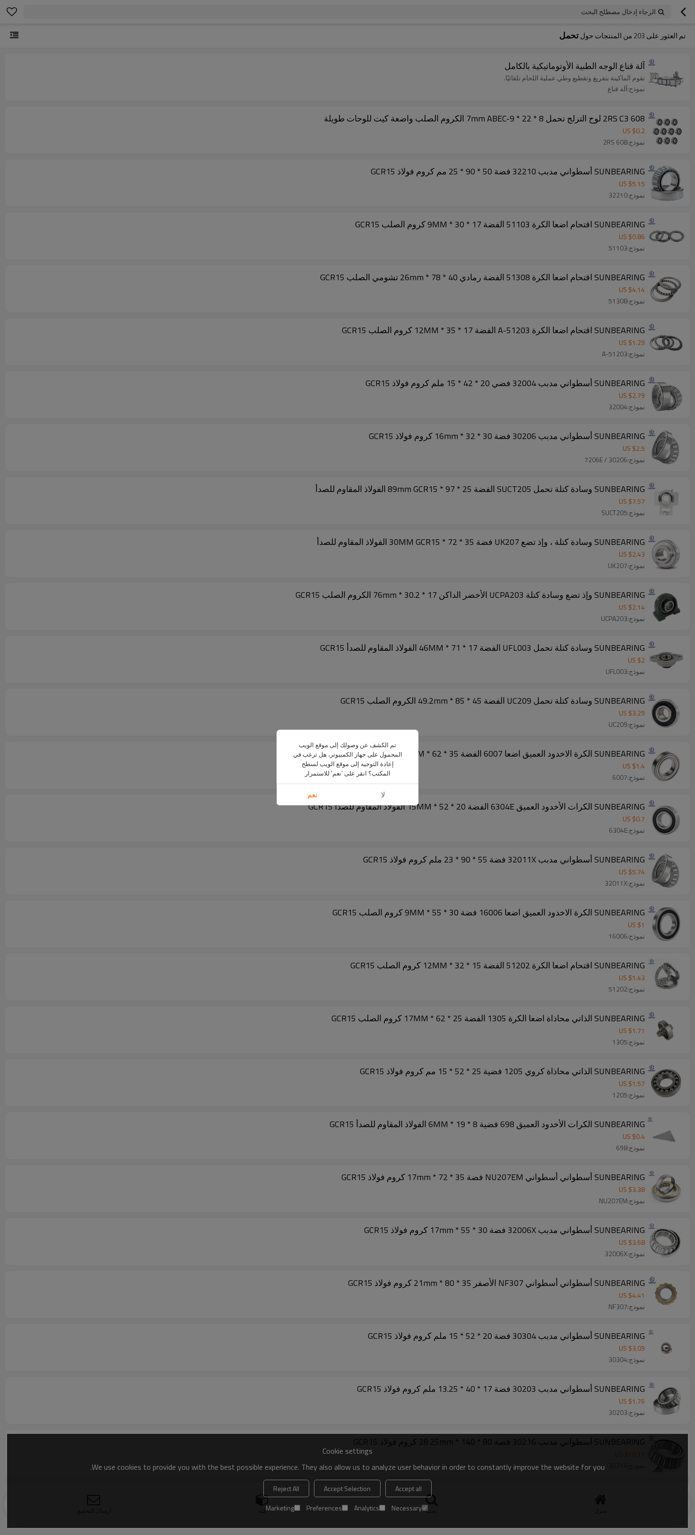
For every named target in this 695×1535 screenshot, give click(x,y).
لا (383, 794)
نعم (312, 794)
